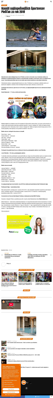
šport (11, 250)
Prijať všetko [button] (11, 389)
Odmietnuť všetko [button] (11, 392)
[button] (11, 394)
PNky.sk (8, 16)
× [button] (19, 365)
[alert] (11, 380)
